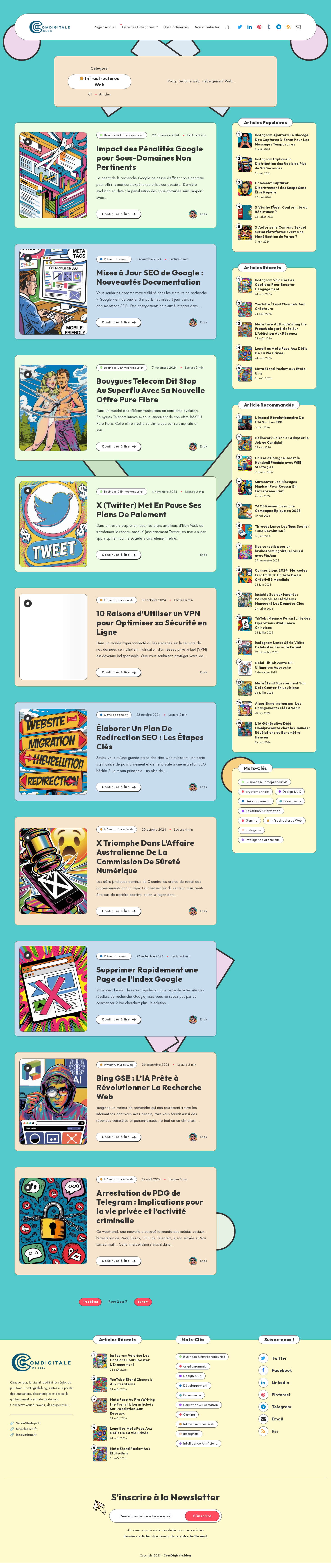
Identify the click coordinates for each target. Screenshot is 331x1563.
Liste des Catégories (138, 27)
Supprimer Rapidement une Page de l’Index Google (147, 974)
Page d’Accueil (105, 27)
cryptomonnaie (257, 792)
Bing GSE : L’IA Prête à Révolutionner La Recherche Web (149, 1087)
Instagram (253, 830)
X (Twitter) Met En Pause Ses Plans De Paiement (149, 509)
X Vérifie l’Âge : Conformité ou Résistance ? (281, 209)
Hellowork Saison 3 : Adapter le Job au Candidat (282, 440)
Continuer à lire (116, 213)
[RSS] (288, 27)
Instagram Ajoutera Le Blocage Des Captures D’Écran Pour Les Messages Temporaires (282, 139)
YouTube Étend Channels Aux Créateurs (280, 306)
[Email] (298, 27)
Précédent (90, 1302)
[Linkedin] (249, 27)
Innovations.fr (26, 1434)
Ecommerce (292, 801)
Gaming (251, 820)
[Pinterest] (259, 27)
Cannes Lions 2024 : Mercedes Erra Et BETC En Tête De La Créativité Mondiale (281, 575)
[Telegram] (279, 27)
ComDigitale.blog (177, 1555)
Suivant (143, 1302)
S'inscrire (202, 1516)
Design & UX (292, 792)
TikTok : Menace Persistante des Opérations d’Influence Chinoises (283, 623)
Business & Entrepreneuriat (123, 135)
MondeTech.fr (26, 1429)
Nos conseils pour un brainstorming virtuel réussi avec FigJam (279, 551)
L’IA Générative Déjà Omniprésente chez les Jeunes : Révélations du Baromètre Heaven (282, 730)
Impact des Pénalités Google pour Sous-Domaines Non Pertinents (149, 158)
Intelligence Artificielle (263, 840)
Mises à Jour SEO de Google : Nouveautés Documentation (150, 277)
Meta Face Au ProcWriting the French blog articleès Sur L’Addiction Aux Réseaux (281, 329)
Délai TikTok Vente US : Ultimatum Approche (274, 665)
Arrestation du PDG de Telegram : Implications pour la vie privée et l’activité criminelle (149, 1206)
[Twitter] (240, 27)
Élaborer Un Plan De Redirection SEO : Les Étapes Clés (150, 737)
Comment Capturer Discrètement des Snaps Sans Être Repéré (280, 187)
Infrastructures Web (118, 600)
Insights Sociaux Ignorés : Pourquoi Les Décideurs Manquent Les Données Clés (279, 599)
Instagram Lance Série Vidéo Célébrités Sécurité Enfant (279, 645)
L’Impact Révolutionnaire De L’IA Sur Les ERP (279, 420)
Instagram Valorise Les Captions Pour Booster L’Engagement (275, 284)
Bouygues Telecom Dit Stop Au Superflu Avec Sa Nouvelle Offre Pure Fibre (150, 390)
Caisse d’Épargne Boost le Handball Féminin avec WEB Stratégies (278, 462)
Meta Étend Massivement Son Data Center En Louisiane (280, 685)
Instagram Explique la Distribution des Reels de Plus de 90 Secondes (281, 163)
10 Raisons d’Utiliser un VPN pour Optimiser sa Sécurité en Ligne (151, 623)
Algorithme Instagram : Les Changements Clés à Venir (278, 705)
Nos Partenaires (176, 27)
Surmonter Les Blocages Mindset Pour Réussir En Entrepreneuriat (276, 486)
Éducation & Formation (263, 811)
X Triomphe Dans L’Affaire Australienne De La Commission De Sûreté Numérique (145, 856)
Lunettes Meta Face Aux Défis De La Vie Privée (281, 350)
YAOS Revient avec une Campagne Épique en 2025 (278, 508)
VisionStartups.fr (28, 1423)
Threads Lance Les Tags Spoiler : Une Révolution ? (282, 528)
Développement (116, 259)
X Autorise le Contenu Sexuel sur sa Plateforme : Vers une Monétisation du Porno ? (280, 232)
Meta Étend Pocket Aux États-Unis (281, 371)
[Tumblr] (269, 27)
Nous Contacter (207, 27)
